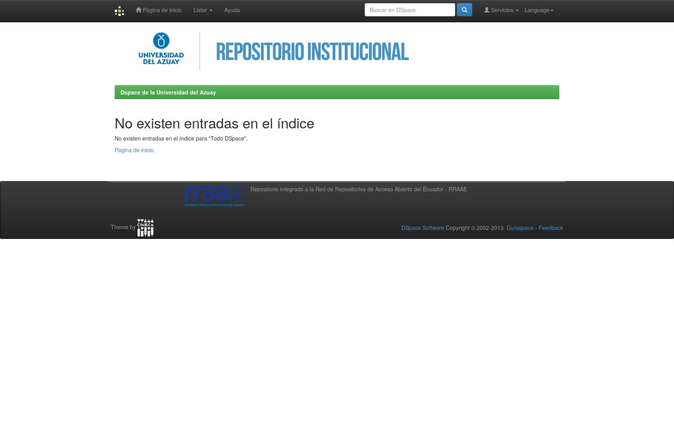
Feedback (551, 227)
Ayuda (232, 10)
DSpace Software (422, 227)
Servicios (502, 10)
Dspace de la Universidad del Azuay (168, 92)
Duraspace (520, 227)
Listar (201, 10)
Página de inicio (161, 10)
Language (537, 10)
